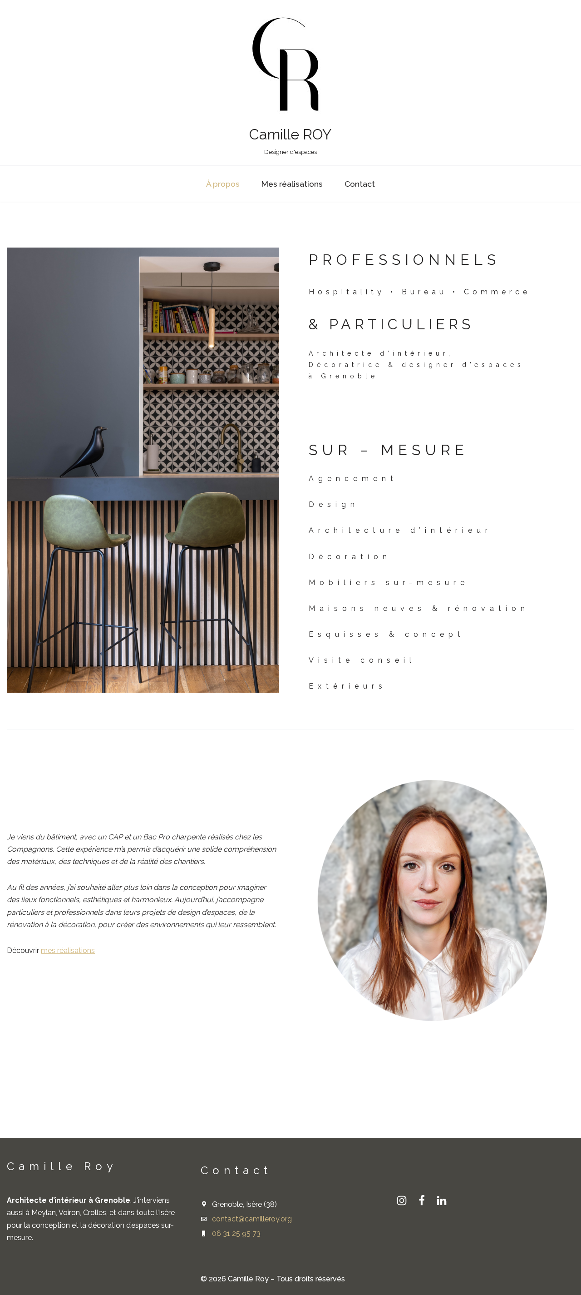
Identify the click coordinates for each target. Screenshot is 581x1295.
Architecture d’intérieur (400, 530)
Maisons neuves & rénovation (419, 608)
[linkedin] (441, 1200)
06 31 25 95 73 (236, 1233)
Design (334, 504)
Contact (360, 184)
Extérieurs (348, 686)
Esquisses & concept (387, 634)
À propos (223, 184)
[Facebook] (421, 1200)
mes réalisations (68, 950)
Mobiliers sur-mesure (389, 582)
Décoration (350, 556)
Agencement (353, 478)
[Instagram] (401, 1200)
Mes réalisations (292, 184)
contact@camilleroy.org (252, 1219)
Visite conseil (362, 660)
